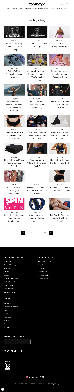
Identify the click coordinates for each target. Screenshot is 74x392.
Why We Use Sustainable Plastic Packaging (14, 74)
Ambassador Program (11, 306)
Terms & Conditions (10, 289)
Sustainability (42, 272)
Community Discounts (11, 278)
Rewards (6, 327)
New (8, 8)
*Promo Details (43, 278)
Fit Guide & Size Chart (45, 261)
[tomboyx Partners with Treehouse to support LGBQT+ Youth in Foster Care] (37, 60)
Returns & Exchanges (11, 265)
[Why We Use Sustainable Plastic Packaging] (14, 60)
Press (5, 324)
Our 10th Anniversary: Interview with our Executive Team (60, 74)
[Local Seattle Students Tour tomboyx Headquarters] (14, 204)
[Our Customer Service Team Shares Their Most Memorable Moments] (14, 90)
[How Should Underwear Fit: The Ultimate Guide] (59, 176)
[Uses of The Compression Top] (59, 32)
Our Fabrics (41, 265)
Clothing (52, 8)
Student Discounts (9, 282)
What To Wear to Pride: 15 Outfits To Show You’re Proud (60, 105)
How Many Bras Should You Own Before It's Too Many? (37, 190)
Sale (65, 8)
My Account (7, 261)
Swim (46, 8)
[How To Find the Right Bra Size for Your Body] (59, 148)
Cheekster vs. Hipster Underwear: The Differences (14, 135)
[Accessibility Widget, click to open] (3, 389)
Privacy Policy (8, 285)
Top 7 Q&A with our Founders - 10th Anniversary (37, 105)
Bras (21, 8)
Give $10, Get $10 (44, 275)
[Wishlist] (67, 4)
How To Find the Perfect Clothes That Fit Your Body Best (37, 135)
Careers (6, 313)
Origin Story (7, 320)
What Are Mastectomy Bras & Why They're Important (59, 135)
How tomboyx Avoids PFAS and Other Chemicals (37, 218)
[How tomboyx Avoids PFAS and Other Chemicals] (37, 204)
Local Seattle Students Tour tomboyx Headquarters (14, 218)
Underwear (15, 8)
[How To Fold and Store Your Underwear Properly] (14, 148)
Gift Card (6, 272)
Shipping (6, 275)
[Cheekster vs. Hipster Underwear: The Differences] (14, 121)
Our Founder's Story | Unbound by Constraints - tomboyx (14, 46)
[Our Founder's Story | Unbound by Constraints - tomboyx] (14, 32)
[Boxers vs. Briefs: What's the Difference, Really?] (37, 148)
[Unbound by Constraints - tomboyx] (37, 32)
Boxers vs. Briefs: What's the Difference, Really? (36, 163)
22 (45, 233)
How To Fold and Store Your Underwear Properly (14, 163)
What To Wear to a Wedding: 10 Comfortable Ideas (14, 190)
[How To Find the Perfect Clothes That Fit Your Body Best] (37, 121)
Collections (59, 8)
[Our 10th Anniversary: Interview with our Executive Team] (59, 60)
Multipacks (27, 8)
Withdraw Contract (9, 292)
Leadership (7, 317)
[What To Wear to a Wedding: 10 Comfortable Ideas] (14, 176)
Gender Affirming (38, 8)
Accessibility (8, 303)
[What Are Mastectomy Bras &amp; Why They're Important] (59, 121)
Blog (5, 310)
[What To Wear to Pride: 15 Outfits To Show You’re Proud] (59, 90)
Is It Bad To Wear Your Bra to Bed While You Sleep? (60, 218)
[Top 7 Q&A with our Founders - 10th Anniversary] (37, 90)
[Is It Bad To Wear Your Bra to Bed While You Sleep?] (59, 204)
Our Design (41, 268)
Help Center (7, 268)
